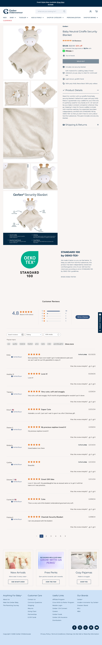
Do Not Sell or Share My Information (86, 634)
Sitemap (69, 634)
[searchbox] (14, 334)
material (22, 344)
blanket (30, 344)
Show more (69, 344)
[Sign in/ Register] (90, 11)
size (8, 344)
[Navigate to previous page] (37, 536)
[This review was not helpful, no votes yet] (93, 366)
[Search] (64, 11)
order (49, 344)
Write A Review (82, 317)
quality (15, 344)
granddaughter (58, 344)
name (43, 344)
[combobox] (51, 11)
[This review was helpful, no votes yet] (89, 366)
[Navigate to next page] (65, 536)
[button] (100, 322)
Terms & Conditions (58, 634)
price (36, 344)
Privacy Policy (45, 634)
